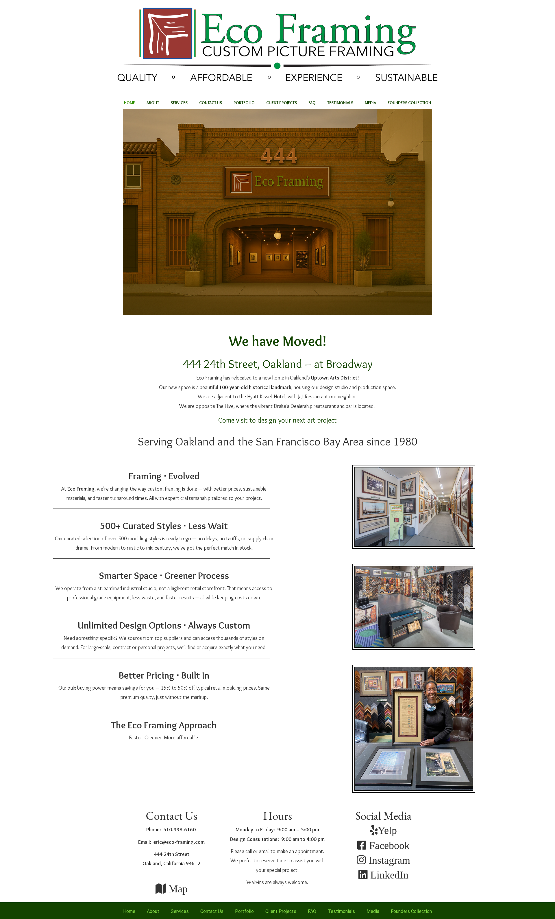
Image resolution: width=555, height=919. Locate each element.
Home (129, 102)
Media (370, 102)
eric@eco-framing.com (179, 842)
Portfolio (244, 102)
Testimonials (340, 102)
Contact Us (210, 102)
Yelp (387, 830)
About (153, 102)
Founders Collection (409, 102)
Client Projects (281, 102)
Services (179, 102)
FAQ (312, 102)
